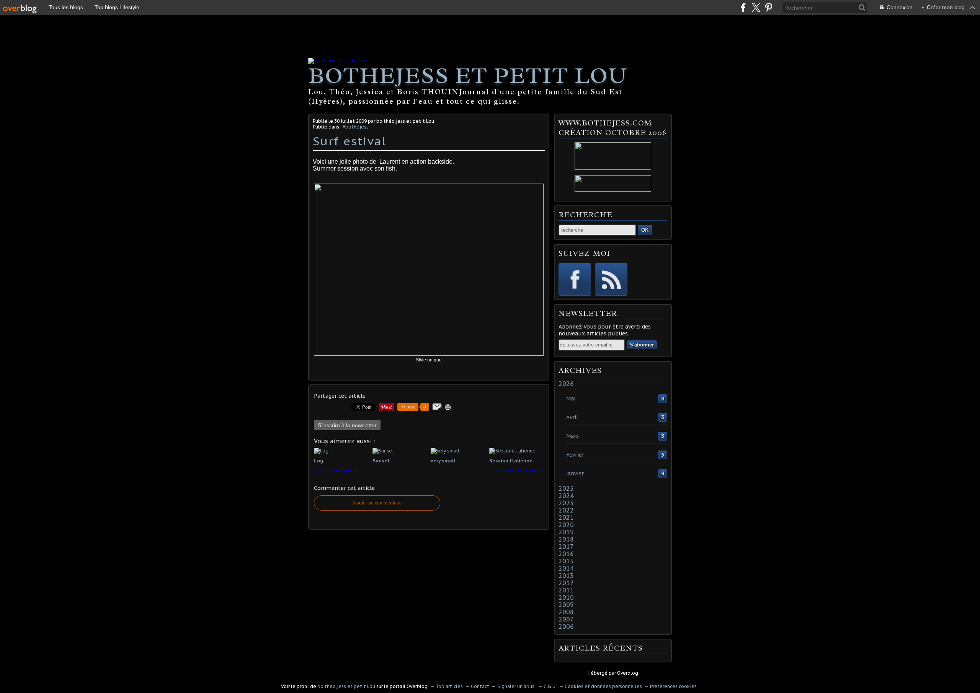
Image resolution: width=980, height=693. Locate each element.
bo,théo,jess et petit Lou (346, 686)
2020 (566, 525)
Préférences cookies (673, 686)
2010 (566, 597)
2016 (566, 554)
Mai (570, 398)
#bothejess (356, 127)
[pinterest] (768, 7)
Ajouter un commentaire (377, 503)
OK (644, 230)
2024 (566, 495)
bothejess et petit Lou (468, 75)
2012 (566, 583)
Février (575, 454)
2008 (566, 612)
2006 (566, 626)
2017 (566, 546)
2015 (566, 561)
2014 (566, 568)
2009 (566, 604)
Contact (480, 686)
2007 (566, 619)
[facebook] (743, 7)
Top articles (449, 686)
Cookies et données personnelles (603, 686)
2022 (566, 510)
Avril (572, 417)
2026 (566, 383)
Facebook (575, 279)
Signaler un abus (516, 686)
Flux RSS (611, 279)
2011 (566, 590)
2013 (566, 575)
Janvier (575, 473)
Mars (572, 436)
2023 (566, 503)
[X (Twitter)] (756, 7)
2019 (566, 532)
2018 (566, 539)
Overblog (627, 673)
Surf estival (349, 140)
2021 (566, 517)
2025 (566, 488)
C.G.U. (550, 686)
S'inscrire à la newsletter (347, 425)
